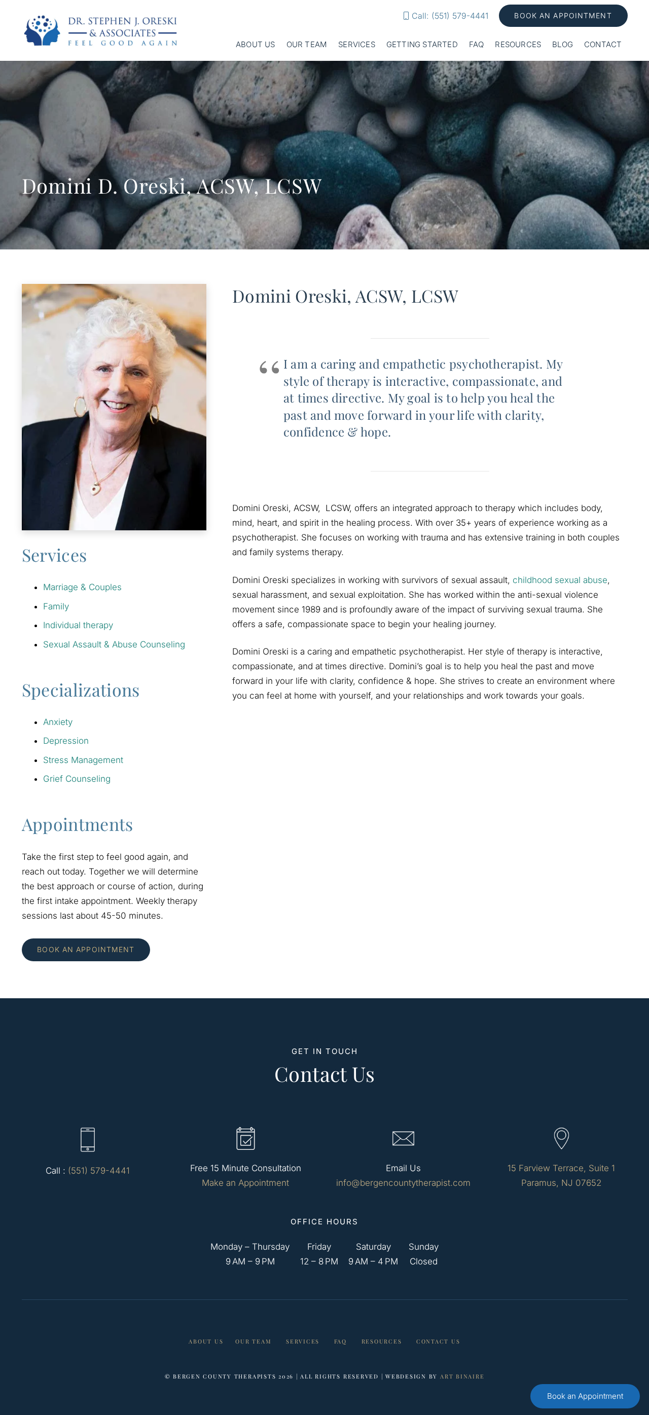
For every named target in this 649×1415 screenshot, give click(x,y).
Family (56, 606)
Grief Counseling (77, 779)
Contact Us (438, 1341)
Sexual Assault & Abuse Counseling (114, 644)
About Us (206, 1341)
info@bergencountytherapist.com (403, 1183)
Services (302, 1341)
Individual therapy (78, 625)
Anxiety (58, 722)
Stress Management (83, 760)
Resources (382, 1341)
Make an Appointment (245, 1183)
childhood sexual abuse (560, 580)
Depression (66, 741)
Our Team (253, 1341)
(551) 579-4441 (99, 1171)
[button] (279, 44)
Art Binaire (462, 1376)
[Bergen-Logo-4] (101, 30)
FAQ (340, 1341)
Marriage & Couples (82, 587)
